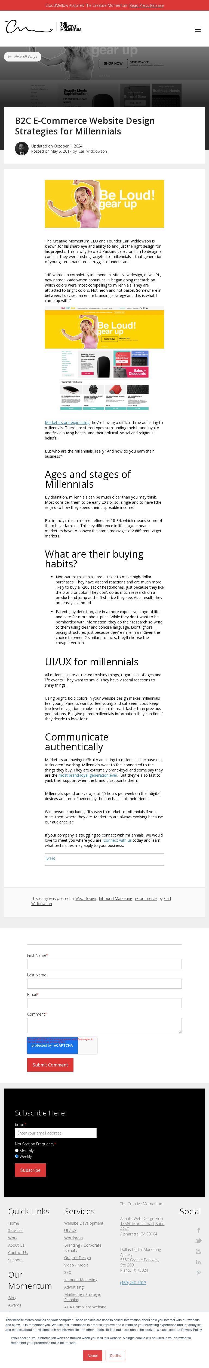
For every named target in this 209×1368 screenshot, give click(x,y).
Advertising (74, 1287)
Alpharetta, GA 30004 (138, 1234)
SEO (68, 1272)
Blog (12, 1297)
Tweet (50, 858)
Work (12, 1237)
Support (15, 1259)
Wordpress (73, 1237)
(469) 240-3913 (133, 1282)
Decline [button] (116, 1355)
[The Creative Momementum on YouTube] (198, 1251)
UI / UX (70, 1230)
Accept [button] (93, 1355)
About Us (16, 1245)
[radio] (104, 1150)
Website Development (83, 1223)
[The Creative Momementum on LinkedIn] (198, 1262)
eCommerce (146, 898)
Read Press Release (147, 5)
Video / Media (76, 1265)
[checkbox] (104, 1153)
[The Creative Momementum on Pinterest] (198, 1272)
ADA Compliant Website (85, 1306)
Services (15, 1230)
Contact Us (18, 1252)
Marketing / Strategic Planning (82, 1297)
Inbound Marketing (115, 898)
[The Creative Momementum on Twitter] (198, 1240)
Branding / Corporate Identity (83, 1248)
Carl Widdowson (92, 151)
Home (13, 1223)
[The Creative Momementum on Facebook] (198, 1230)
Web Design (85, 898)
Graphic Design (77, 1257)
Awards (14, 1305)
